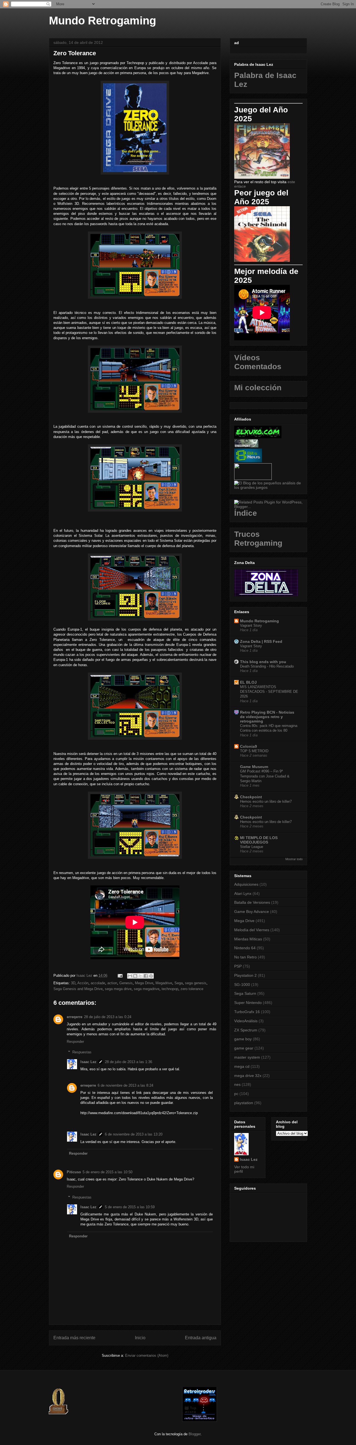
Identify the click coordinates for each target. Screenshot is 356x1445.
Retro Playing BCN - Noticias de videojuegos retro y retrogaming (267, 716)
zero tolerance (192, 989)
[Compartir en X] (140, 976)
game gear (243, 1048)
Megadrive (163, 983)
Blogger (195, 1434)
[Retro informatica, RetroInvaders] (199, 1420)
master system (247, 1057)
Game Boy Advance (251, 911)
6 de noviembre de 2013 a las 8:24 (125, 1085)
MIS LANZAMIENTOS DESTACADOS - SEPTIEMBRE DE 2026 (269, 692)
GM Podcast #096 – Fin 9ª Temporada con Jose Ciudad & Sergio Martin (265, 776)
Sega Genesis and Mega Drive (78, 989)
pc (236, 1093)
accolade (98, 983)
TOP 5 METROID (254, 751)
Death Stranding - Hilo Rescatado (267, 666)
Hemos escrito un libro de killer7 (266, 801)
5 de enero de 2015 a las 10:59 (130, 1207)
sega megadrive (146, 989)
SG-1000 (242, 984)
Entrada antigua (200, 1337)
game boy (243, 1039)
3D (73, 983)
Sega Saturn (245, 993)
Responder (75, 1041)
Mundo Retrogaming (102, 20)
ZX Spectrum (245, 1030)
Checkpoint (251, 797)
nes (237, 1084)
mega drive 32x (247, 1075)
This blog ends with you (263, 661)
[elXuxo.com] (257, 437)
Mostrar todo (294, 859)
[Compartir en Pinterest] (151, 976)
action (112, 983)
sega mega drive (118, 989)
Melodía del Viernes (251, 930)
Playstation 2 (245, 975)
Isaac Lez (88, 1062)
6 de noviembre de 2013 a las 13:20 (133, 1134)
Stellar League (251, 847)
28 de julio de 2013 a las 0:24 (107, 1017)
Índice (245, 513)
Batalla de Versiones (252, 902)
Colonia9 (248, 746)
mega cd (241, 1066)
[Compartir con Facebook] (146, 976)
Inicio (140, 1337)
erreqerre (74, 1017)
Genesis (126, 983)
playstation (243, 1103)
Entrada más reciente (74, 1337)
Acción (82, 983)
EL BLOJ (248, 682)
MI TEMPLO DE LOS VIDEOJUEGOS (259, 839)
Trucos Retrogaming (258, 538)
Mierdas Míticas (248, 939)
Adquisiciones (246, 884)
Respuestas (82, 1052)
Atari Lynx (242, 893)
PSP (238, 966)
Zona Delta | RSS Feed (261, 641)
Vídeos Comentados (257, 362)
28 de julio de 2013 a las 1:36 (128, 1062)
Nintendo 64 (245, 948)
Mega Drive (144, 983)
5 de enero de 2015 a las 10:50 (107, 1172)
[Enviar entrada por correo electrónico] (120, 975)
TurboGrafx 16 (247, 1012)
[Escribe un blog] (135, 976)
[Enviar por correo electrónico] (130, 976)
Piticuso (74, 1172)
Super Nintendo (248, 1002)
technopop (170, 989)
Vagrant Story (251, 625)
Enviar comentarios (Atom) (146, 1355)
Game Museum (254, 766)
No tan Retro (245, 957)
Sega (178, 983)
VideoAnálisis (246, 1021)
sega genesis (195, 983)
